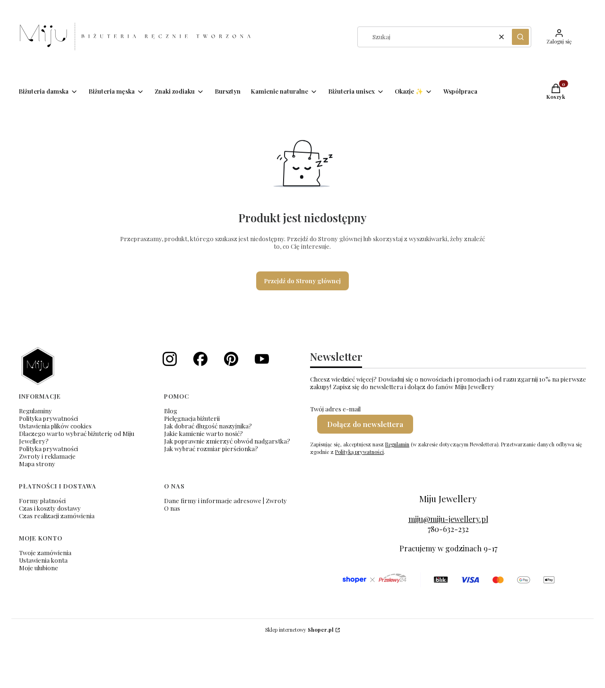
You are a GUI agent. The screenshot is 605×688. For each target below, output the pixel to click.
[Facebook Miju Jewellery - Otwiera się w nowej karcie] (200, 359)
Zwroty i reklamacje (47, 456)
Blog (170, 411)
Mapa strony (37, 464)
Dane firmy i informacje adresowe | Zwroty (225, 500)
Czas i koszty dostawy (50, 508)
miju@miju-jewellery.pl (448, 519)
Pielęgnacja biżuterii (192, 418)
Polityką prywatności (359, 451)
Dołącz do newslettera (365, 424)
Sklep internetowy (299, 629)
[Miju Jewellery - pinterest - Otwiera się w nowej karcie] (231, 359)
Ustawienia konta (43, 560)
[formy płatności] (448, 580)
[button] (520, 37)
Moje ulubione (38, 568)
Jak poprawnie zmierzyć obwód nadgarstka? (227, 441)
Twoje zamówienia (45, 553)
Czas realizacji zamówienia (57, 516)
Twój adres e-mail (335, 409)
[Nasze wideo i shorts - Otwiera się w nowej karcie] (262, 359)
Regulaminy (35, 411)
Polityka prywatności (48, 418)
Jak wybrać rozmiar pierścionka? (211, 448)
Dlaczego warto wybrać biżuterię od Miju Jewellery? (76, 437)
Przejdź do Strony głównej (302, 281)
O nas (172, 508)
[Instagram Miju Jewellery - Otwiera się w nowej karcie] (170, 359)
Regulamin (397, 444)
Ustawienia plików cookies (55, 426)
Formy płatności (42, 500)
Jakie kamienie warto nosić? (203, 433)
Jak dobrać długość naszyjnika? (208, 426)
